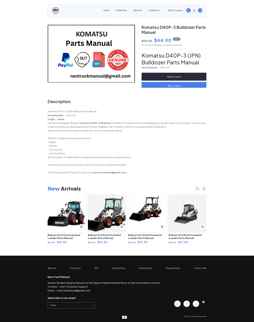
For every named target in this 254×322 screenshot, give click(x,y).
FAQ (96, 268)
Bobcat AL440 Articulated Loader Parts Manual (145, 236)
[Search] (188, 10)
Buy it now (174, 85)
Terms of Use (200, 268)
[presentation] (197, 189)
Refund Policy (145, 268)
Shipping (157, 45)
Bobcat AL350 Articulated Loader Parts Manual (104, 236)
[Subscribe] (92, 305)
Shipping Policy (173, 268)
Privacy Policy (118, 268)
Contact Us (75, 268)
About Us (52, 268)
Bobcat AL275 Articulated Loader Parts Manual (64, 236)
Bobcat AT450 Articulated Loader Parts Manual (185, 236)
